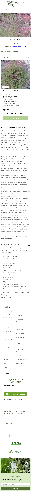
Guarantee (6, 356)
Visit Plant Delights (8, 318)
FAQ (4, 363)
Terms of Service (20, 363)
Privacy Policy (20, 356)
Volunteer (19, 315)
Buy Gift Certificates (8, 328)
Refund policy (7, 352)
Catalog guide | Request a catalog (8, 323)
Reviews (5, 359)
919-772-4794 (10, 411)
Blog (17, 325)
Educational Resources (19, 321)
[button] (2, 4)
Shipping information (6, 347)
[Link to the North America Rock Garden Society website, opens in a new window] (15, 436)
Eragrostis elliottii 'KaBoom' (19, 46)
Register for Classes (8, 332)
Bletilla (5, 265)
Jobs (17, 312)
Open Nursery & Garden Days (7, 313)
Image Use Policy (21, 359)
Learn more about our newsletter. (12, 399)
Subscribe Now (15, 394)
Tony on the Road (21, 333)
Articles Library (20, 329)
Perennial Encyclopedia (20, 344)
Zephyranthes (7, 286)
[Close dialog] (29, 459)
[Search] (28, 10)
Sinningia (6, 277)
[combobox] (15, 10)
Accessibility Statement (19, 351)
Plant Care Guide (8, 336)
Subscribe (15, 488)
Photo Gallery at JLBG (20, 338)
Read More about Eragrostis (9, 51)
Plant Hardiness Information (7, 341)
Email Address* (9, 385)
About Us (6, 367)
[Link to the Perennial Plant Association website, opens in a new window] (15, 452)
